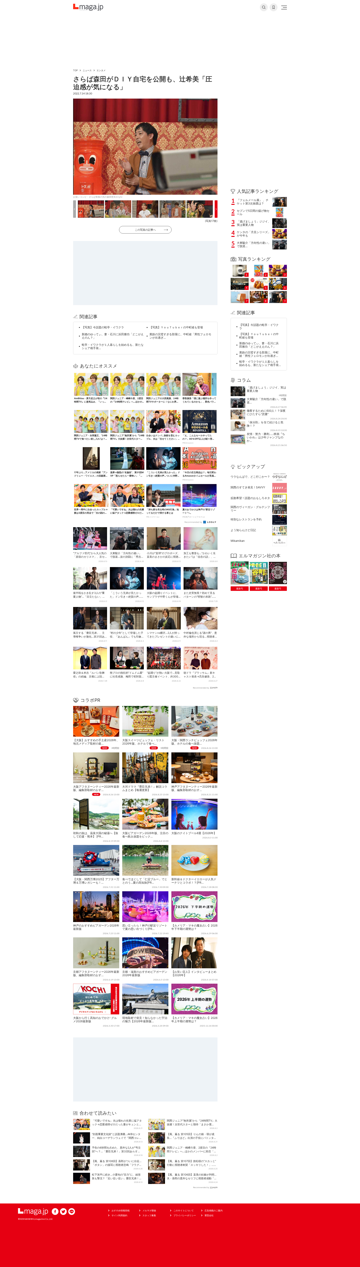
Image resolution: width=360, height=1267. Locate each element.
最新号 (239, 588)
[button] (74, 209)
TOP (75, 70)
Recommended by (193, 522)
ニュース (87, 70)
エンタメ (101, 70)
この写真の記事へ (145, 229)
